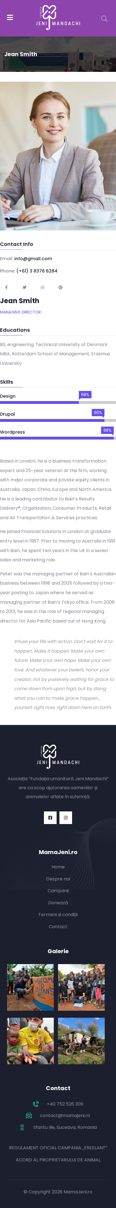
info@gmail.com (33, 258)
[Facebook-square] (50, 817)
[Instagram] (65, 817)
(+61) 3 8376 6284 (36, 271)
